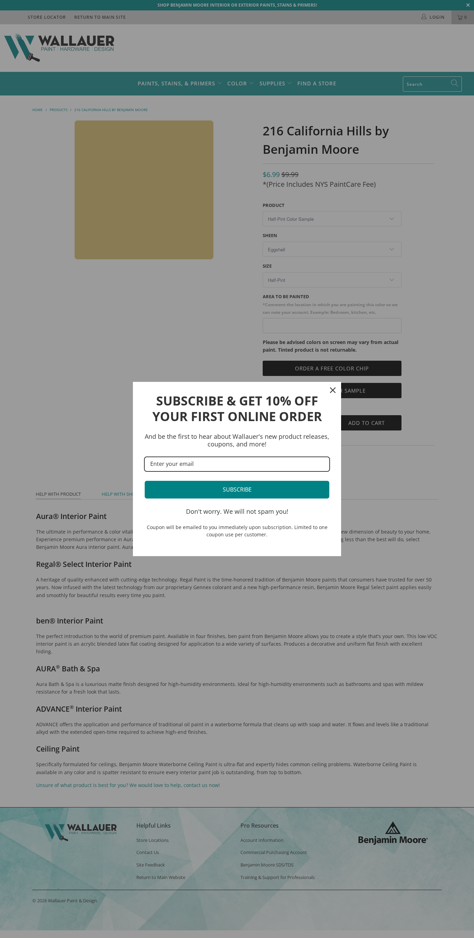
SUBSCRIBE (237, 489)
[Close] (332, 390)
